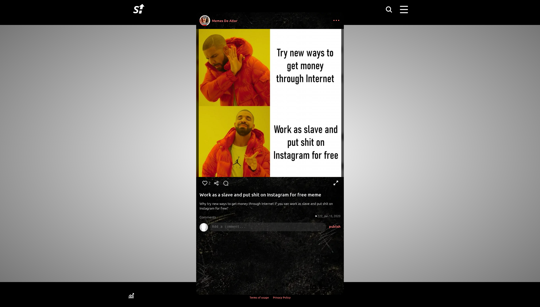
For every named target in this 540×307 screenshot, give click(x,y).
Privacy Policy (282, 297)
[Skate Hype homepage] (138, 16)
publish (334, 226)
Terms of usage (259, 297)
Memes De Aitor (224, 20)
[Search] (389, 9)
